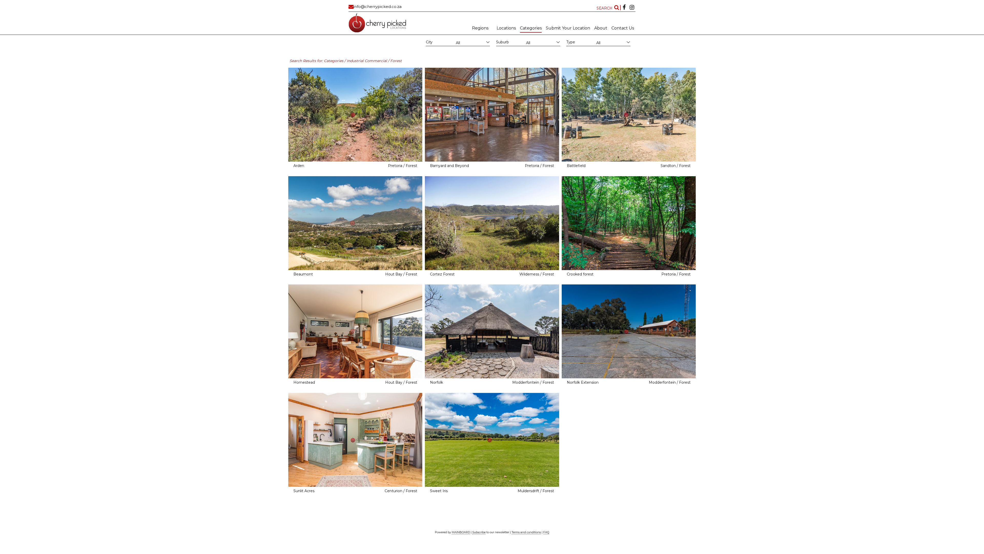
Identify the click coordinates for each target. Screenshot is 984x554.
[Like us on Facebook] (624, 8)
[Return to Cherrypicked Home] (383, 23)
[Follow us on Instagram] (632, 8)
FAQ (546, 532)
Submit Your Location (568, 28)
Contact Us (622, 28)
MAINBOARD (461, 532)
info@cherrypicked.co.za (378, 6)
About (600, 28)
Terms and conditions (526, 532)
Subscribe (479, 532)
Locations (506, 28)
